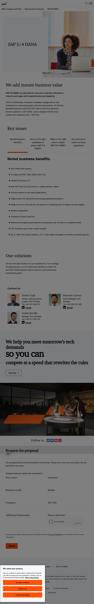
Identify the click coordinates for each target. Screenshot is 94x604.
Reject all (22, 589)
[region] (22, 583)
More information (32, 577)
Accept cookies (22, 582)
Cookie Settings (23, 595)
